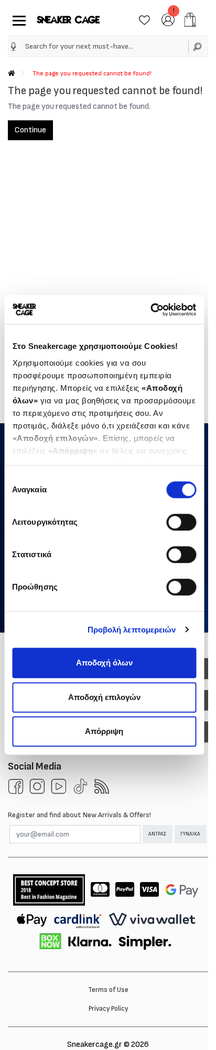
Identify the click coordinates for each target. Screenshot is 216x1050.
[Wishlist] (144, 19)
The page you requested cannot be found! (92, 73)
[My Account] (168, 19)
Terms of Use (108, 990)
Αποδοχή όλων (104, 662)
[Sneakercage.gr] (68, 20)
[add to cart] (190, 20)
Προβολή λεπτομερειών (132, 629)
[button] (13, 46)
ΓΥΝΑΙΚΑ (190, 834)
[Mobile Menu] (17, 19)
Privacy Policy (108, 1008)
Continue (30, 130)
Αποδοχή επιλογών (104, 697)
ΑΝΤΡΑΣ (157, 834)
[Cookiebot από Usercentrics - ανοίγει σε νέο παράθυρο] (150, 310)
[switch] (181, 522)
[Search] (198, 46)
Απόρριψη (104, 731)
